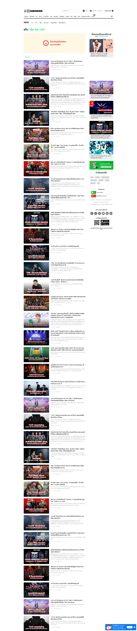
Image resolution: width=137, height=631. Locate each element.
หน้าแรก (26, 16)
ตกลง (130, 627)
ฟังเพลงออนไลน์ (105, 177)
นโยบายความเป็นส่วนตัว (106, 199)
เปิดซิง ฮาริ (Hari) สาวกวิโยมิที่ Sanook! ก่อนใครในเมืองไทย (99, 55)
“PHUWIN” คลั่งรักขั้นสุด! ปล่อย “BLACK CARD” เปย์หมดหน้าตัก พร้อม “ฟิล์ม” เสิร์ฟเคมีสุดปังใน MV (67, 113)
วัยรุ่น (75, 16)
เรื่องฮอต (32, 16)
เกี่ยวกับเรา (93, 199)
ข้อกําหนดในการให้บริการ (104, 202)
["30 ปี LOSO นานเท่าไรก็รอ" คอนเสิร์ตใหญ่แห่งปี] (36, 252)
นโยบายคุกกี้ (96, 202)
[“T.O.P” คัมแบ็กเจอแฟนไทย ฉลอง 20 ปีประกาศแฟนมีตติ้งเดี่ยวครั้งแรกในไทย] (36, 84)
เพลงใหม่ (97, 177)
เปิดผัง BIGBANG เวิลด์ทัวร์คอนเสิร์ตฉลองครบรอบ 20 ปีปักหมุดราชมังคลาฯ (101, 138)
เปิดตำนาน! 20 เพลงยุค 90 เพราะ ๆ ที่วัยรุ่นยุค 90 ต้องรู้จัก (101, 157)
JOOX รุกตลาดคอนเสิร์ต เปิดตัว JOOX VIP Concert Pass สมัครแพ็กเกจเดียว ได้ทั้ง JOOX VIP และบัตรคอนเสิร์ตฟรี (67, 349)
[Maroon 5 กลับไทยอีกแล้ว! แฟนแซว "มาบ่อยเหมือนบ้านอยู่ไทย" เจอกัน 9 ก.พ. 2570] (36, 168)
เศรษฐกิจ (55, 16)
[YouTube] (103, 213)
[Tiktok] (110, 213)
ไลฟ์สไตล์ (61, 16)
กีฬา (51, 16)
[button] (62, 11)
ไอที (71, 16)
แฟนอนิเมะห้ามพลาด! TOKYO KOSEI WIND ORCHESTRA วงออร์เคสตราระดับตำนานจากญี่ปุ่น (68, 298)
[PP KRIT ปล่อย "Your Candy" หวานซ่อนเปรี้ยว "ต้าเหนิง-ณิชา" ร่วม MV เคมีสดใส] (36, 151)
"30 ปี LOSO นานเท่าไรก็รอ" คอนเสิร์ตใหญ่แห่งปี (65, 246)
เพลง (92, 177)
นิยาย (93, 16)
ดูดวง (40, 16)
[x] (95, 213)
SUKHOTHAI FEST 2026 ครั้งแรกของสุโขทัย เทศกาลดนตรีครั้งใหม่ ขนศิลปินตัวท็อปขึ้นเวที (68, 96)
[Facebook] (91, 213)
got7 (98, 183)
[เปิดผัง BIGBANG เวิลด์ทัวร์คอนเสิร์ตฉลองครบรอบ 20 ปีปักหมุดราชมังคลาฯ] (36, 219)
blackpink (93, 183)
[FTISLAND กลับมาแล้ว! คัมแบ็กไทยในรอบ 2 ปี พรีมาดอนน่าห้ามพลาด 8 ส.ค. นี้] (36, 388)
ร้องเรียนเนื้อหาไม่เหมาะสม (95, 204)
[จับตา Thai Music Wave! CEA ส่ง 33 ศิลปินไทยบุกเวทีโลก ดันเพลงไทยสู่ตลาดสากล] (36, 135)
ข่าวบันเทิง (46, 16)
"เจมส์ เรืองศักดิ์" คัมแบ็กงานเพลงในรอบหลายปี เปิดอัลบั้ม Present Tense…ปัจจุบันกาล (67, 281)
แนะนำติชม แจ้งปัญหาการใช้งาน (107, 204)
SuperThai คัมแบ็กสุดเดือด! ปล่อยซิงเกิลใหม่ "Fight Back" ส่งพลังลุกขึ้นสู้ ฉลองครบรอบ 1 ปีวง (68, 197)
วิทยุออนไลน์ (94, 180)
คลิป (79, 16)
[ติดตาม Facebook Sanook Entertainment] (101, 165)
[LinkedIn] (107, 213)
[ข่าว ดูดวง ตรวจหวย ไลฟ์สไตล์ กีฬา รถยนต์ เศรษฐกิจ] (33, 11)
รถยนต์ (67, 16)
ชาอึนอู (107, 180)
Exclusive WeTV (86, 16)
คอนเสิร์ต (101, 180)
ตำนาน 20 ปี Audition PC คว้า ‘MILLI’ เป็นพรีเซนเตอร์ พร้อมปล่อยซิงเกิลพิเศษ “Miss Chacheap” (66, 62)
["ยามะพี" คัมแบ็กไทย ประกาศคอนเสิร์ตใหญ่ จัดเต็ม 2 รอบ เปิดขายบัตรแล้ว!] (36, 185)
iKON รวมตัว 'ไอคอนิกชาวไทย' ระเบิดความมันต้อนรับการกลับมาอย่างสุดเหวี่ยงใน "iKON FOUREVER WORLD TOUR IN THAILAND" (68, 333)
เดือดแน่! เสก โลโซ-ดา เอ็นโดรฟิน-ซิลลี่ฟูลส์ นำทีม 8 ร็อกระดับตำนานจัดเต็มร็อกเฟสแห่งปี (67, 230)
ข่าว (37, 16)
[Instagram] (99, 213)
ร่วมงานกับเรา (98, 199)
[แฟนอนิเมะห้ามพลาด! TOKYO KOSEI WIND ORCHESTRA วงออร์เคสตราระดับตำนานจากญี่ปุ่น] (36, 303)
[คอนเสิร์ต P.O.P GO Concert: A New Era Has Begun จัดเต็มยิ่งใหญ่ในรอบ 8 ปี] (36, 371)
